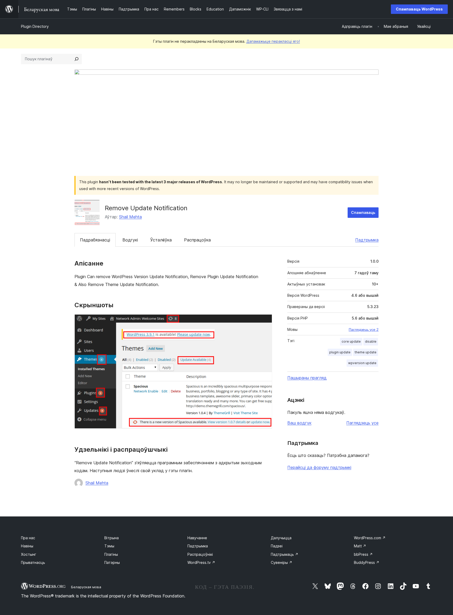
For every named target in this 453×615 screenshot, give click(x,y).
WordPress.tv (201, 562)
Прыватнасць (33, 562)
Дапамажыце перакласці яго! (273, 41)
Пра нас (28, 538)
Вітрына (111, 538)
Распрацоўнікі (200, 554)
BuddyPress (366, 562)
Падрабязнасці (95, 239)
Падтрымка (367, 239)
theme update (365, 352)
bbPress (363, 554)
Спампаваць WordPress (419, 9)
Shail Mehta (130, 216)
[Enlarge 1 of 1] (265, 321)
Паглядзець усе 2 (364, 329)
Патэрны (112, 562)
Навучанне (197, 538)
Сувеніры (281, 562)
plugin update (339, 352)
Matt (360, 546)
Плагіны (111, 554)
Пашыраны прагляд (307, 377)
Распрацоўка (197, 239)
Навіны (27, 546)
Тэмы (109, 546)
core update (351, 341)
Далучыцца (281, 538)
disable (370, 341)
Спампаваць (363, 212)
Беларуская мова (86, 587)
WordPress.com (370, 538)
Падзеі (277, 546)
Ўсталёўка (161, 239)
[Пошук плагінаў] (76, 59)
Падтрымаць (284, 554)
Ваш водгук (299, 422)
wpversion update (362, 363)
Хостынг (28, 554)
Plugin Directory (35, 26)
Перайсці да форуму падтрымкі (319, 467)
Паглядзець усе (362, 422)
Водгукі (130, 239)
